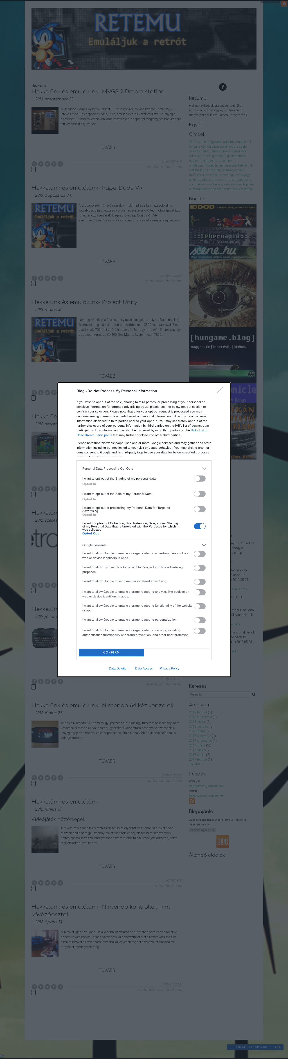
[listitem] (144, 468)
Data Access (144, 668)
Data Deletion (118, 668)
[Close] (222, 391)
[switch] (200, 478)
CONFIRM (111, 652)
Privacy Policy (169, 668)
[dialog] (144, 530)
